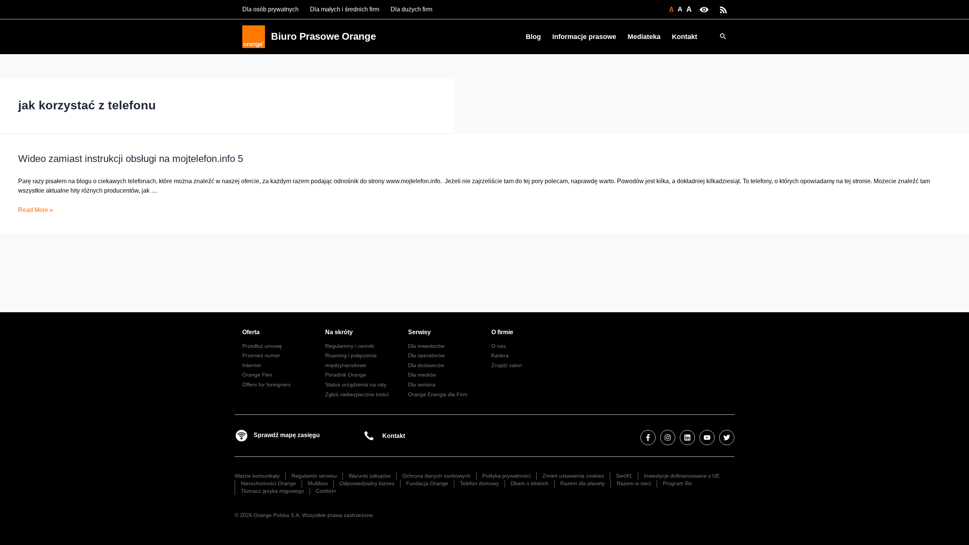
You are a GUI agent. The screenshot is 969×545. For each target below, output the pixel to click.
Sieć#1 (624, 476)
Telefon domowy (479, 483)
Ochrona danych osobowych (436, 476)
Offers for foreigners (266, 385)
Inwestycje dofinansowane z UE (682, 476)
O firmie (502, 332)
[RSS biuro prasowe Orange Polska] (723, 9)
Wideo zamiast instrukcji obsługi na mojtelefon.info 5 (130, 158)
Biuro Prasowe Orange (323, 36)
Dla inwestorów (426, 346)
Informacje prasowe (584, 36)
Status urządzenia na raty (355, 385)
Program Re (677, 483)
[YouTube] (707, 437)
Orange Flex (257, 375)
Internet (251, 365)
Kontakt (684, 36)
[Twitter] (726, 437)
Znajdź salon (506, 365)
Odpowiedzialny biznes (367, 483)
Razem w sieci (634, 483)
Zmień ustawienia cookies (573, 476)
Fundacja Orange (427, 483)
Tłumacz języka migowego (272, 491)
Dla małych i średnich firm (344, 9)
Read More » (35, 210)
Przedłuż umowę (262, 346)
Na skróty (339, 332)
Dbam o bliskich (529, 483)
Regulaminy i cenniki (349, 346)
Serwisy (419, 332)
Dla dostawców (426, 365)
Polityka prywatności (506, 476)
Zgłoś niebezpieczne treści (357, 394)
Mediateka (644, 36)
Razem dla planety (582, 483)
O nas (498, 346)
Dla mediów (422, 375)
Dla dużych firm (411, 9)
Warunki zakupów (370, 476)
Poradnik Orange (345, 375)
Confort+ (326, 491)
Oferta (251, 332)
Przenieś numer (261, 355)
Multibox (318, 483)
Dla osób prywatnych (270, 9)
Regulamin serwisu (314, 476)
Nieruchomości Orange (268, 483)
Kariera (500, 355)
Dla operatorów (426, 355)
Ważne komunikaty (257, 476)
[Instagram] (667, 437)
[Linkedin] (687, 437)
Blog (533, 36)
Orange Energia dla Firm (437, 394)
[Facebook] (648, 437)
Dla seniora (421, 385)
